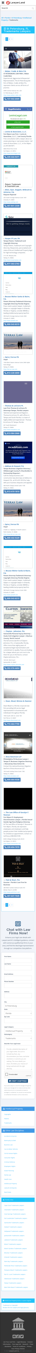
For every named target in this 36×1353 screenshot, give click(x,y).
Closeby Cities (9, 1200)
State (5, 1009)
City (5, 1002)
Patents (6, 1119)
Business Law (8, 1145)
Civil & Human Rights (10, 1153)
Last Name (7, 964)
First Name (7, 956)
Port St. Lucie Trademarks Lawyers (14, 1274)
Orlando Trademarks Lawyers (13, 1257)
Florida (7, 18)
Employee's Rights (9, 1166)
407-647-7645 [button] (13, 896)
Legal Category (9, 1027)
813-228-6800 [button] (13, 373)
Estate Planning (9, 1171)
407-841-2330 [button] (13, 205)
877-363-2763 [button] (13, 263)
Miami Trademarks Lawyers (12, 1244)
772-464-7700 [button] (13, 724)
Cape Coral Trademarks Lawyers (14, 1205)
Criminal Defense (9, 1162)
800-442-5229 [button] (13, 538)
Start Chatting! (19, 1081)
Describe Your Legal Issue (12, 1043)
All (2, 18)
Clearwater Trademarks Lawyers (14, 1210)
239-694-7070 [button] (13, 847)
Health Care (8, 1179)
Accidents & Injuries (10, 1136)
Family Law (7, 1175)
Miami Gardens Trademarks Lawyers (15, 1248)
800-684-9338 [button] (13, 779)
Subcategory (8, 1034)
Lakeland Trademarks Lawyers (13, 1240)
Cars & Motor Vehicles (11, 1149)
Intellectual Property (14, 1108)
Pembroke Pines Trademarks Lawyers (15, 1266)
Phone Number (9, 981)
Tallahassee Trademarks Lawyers (14, 1279)
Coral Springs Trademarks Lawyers (15, 1214)
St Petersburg (17, 18)
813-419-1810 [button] (13, 491)
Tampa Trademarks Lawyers (12, 1283)
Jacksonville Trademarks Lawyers (14, 1235)
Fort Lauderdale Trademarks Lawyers (15, 1218)
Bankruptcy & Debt (10, 1140)
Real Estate (7, 1192)
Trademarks (8, 1123)
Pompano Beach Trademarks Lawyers (15, 1270)
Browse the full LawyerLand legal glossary (16, 1307)
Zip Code (7, 1017)
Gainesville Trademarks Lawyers (14, 1223)
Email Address (8, 974)
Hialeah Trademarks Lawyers (13, 1227)
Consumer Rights (9, 1158)
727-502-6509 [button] (13, 99)
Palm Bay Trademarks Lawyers (13, 1261)
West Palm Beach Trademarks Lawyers (16, 1287)
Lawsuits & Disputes (10, 1188)
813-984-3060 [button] (13, 433)
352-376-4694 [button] (13, 668)
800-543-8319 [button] (13, 324)
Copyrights (7, 1114)
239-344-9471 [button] (13, 157)
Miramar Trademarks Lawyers (13, 1253)
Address (6, 992)
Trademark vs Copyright (10, 1305)
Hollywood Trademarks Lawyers (14, 1231)
